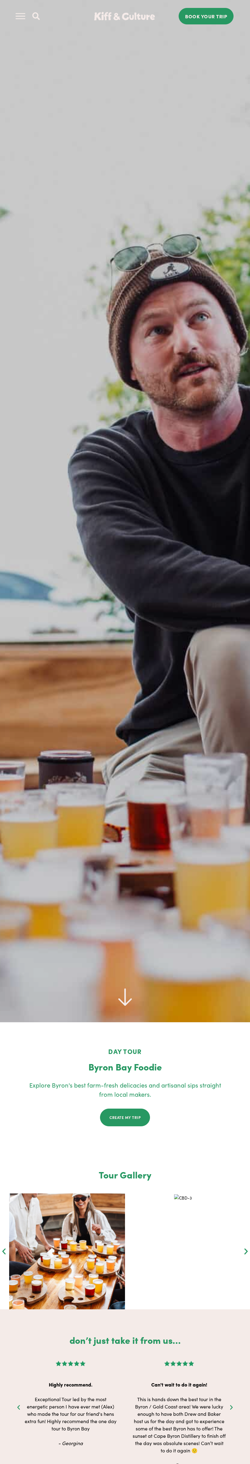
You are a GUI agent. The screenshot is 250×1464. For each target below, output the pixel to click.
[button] (36, 16)
